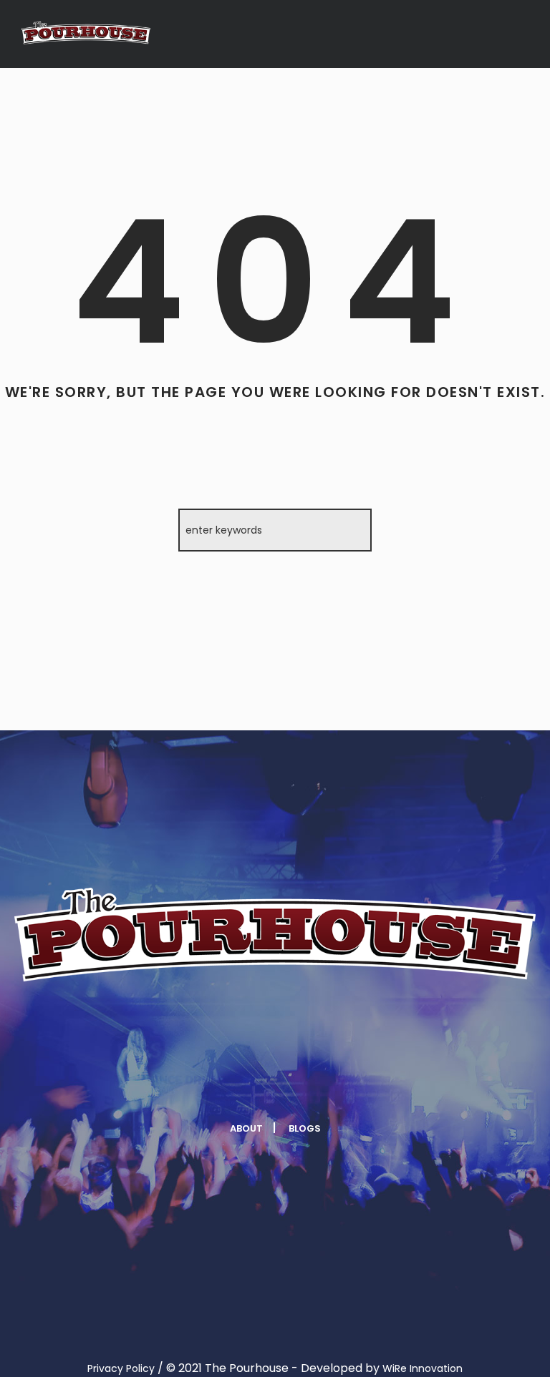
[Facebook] (146, 1084)
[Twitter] (231, 1084)
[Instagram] (316, 1084)
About (246, 1128)
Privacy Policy (121, 1368)
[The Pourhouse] (85, 32)
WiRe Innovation (422, 1368)
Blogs (305, 1128)
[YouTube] (401, 1084)
